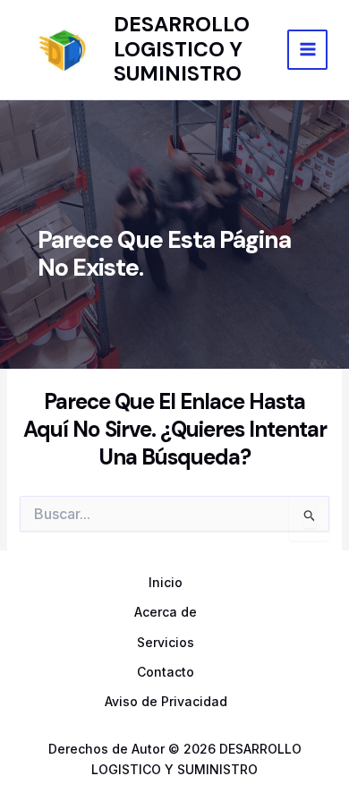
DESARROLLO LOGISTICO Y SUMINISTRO (182, 49)
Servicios (165, 642)
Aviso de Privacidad (166, 701)
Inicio (166, 582)
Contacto (165, 671)
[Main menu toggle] (307, 50)
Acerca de (165, 611)
